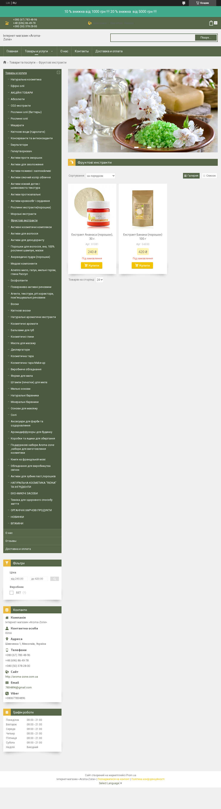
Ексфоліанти (19, 280)
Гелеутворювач (21, 151)
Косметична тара (22, 356)
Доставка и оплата (109, 51)
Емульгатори (19, 144)
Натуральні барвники (25, 395)
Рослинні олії (19, 118)
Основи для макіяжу (24, 408)
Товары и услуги (36, 51)
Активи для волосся (24, 233)
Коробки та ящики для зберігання (33, 438)
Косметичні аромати (24, 323)
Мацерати (17, 125)
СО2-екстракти (21, 105)
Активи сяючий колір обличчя (31, 177)
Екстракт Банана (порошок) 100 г (142, 236)
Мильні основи (20, 388)
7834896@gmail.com (18, 687)
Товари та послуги (22, 62)
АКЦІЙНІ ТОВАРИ (22, 92)
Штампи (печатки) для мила (29, 382)
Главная (12, 51)
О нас (64, 51)
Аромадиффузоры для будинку (31, 432)
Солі (14, 414)
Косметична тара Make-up (28, 362)
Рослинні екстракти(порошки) (31, 207)
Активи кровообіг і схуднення (30, 201)
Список (211, 175)
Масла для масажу (23, 343)
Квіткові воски (21, 310)
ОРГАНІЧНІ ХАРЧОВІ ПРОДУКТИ (31, 510)
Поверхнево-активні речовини (31, 287)
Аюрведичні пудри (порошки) (30, 256)
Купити (94, 265)
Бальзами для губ (22, 330)
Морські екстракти (23, 213)
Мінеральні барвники (25, 402)
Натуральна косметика (26, 79)
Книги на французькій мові (28, 459)
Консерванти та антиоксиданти (32, 138)
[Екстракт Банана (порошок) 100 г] (143, 207)
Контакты (82, 51)
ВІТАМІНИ (17, 523)
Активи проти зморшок (26, 157)
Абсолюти (18, 99)
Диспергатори (20, 349)
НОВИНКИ (17, 517)
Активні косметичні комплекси (31, 227)
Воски (15, 304)
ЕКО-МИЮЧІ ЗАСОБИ (24, 493)
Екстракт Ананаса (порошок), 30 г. (92, 236)
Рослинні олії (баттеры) (26, 112)
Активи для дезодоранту (27, 240)
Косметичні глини (22, 336)
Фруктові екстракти (24, 220)
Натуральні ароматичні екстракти (33, 317)
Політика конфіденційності (147, 779)
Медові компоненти (24, 263)
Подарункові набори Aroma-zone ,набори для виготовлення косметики (32, 448)
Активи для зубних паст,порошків (33, 476)
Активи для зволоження (27, 164)
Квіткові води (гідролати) (28, 131)
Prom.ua (131, 775)
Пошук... (206, 37)
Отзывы (10, 541)
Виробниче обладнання (26, 369)
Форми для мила (22, 375)
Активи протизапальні (26, 194)
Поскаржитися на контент (113, 779)
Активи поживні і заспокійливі (31, 170)
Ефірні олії (17, 86)
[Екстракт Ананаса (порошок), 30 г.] (92, 207)
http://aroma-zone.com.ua (21, 676)
